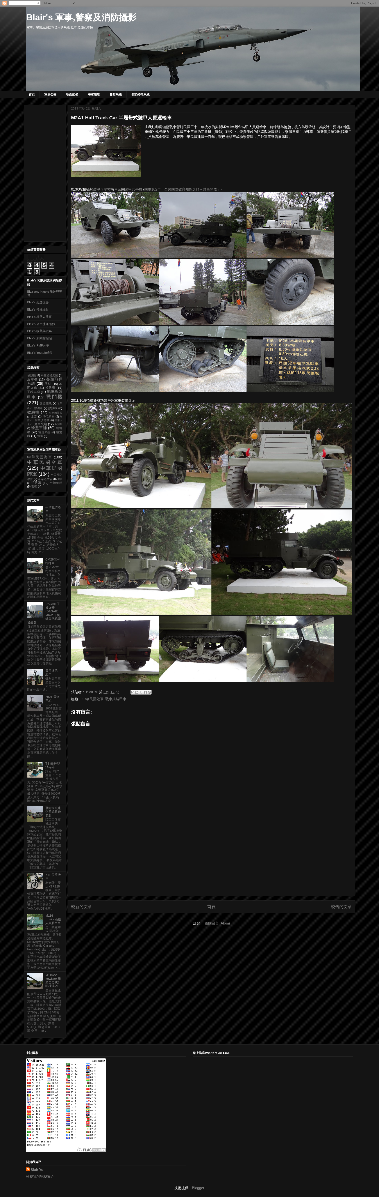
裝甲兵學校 (102, 189)
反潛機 (32, 379)
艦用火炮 (40, 424)
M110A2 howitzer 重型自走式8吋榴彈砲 (53, 980)
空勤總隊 (56, 482)
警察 (34, 486)
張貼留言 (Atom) (217, 923)
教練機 (33, 412)
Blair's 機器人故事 (39, 316)
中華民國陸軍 (93, 699)
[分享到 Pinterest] (149, 692)
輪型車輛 (39, 428)
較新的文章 (81, 906)
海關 (59, 479)
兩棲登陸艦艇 (49, 375)
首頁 (32, 94)
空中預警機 (41, 420)
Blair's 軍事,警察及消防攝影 (81, 17)
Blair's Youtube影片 (40, 352)
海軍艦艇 (94, 94)
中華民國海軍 (39, 457)
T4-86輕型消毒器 (52, 765)
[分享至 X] (141, 692)
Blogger (198, 1188)
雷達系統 (44, 432)
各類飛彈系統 (140, 94)
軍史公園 (50, 94)
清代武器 (49, 416)
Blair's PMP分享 (38, 345)
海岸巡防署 (45, 479)
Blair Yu (36, 1170)
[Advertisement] (211, 862)
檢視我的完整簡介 (40, 1176)
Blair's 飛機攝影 (38, 309)
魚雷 (40, 436)
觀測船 (58, 424)
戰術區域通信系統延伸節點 (53, 811)
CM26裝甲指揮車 (52, 561)
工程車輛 (33, 392)
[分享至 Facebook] (145, 692)
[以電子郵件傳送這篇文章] (133, 692)
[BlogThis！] (137, 692)
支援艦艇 (46, 403)
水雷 (34, 416)
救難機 (52, 408)
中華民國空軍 (44, 462)
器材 (48, 383)
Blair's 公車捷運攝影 (41, 324)
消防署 (36, 482)
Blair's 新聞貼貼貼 (39, 338)
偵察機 (31, 375)
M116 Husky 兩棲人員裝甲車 (53, 919)
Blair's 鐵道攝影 (38, 302)
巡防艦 (50, 387)
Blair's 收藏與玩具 (39, 331)
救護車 (38, 408)
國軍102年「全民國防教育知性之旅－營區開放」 (182, 189)
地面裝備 (72, 94)
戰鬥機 (54, 397)
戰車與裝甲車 (115, 699)
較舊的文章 (341, 906)
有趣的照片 (55, 412)
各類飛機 (115, 94)
